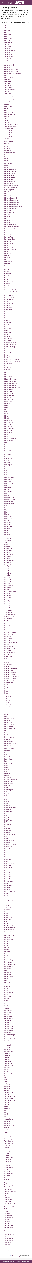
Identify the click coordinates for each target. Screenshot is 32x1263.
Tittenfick (7, 1151)
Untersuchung (8, 1173)
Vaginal (6, 1183)
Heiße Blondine (9, 646)
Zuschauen (7, 1242)
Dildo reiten (8, 312)
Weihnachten (8, 1217)
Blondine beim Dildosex (11, 202)
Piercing (7, 952)
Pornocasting (8, 960)
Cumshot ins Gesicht (10, 292)
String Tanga (8, 1113)
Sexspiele (7, 1061)
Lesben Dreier (8, 781)
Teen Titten (7, 1145)
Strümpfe (7, 1117)
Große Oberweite (9, 604)
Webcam (7, 1213)
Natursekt (7, 887)
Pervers (6, 949)
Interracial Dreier (9, 674)
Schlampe (7, 1012)
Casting (6, 271)
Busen (6, 266)
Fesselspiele (8, 465)
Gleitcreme (7, 595)
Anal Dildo (7, 79)
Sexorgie (7, 1053)
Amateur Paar (8, 54)
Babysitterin (8, 155)
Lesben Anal (8, 777)
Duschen (7, 369)
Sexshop (7, 1057)
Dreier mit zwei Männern (12, 361)
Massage (7, 805)
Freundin (7, 534)
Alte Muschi (8, 42)
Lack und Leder (9, 749)
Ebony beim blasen (10, 381)
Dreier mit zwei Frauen (11, 359)
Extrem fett (7, 451)
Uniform (6, 1169)
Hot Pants (7, 654)
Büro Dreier (8, 262)
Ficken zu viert (9, 504)
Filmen (6, 508)
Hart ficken (7, 636)
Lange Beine (8, 757)
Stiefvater (7, 1104)
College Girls (8, 281)
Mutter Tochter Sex (10, 867)
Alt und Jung (8, 38)
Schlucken (7, 1014)
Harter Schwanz (9, 638)
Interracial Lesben (10, 678)
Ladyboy (7, 755)
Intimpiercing (8, 687)
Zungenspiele (8, 1240)
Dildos (6, 318)
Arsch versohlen (9, 112)
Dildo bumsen (8, 303)
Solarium (7, 1086)
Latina (6, 765)
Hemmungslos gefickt (11, 648)
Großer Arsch (8, 608)
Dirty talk (7, 324)
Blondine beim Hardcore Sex (13, 208)
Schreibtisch (8, 1016)
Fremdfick (7, 530)
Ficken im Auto (9, 497)
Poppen (6, 958)
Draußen (7, 351)
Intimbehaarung (9, 683)
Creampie (7, 286)
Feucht (6, 489)
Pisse (6, 954)
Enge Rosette (8, 424)
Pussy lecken (8, 980)
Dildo (6, 301)
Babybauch (8, 148)
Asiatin (6, 122)
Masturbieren (8, 814)
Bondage (7, 216)
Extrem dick (8, 449)
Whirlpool (7, 1221)
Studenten (7, 1121)
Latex (6, 761)
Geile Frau (7, 577)
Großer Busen (8, 610)
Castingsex (7, 273)
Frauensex (7, 524)
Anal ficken (7, 83)
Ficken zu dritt (8, 502)
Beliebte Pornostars (10, 187)
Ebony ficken (8, 391)
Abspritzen (7, 28)
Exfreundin (7, 445)
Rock (6, 994)
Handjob (7, 624)
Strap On (7, 1109)
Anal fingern (8, 85)
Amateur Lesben (9, 50)
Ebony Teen (8, 397)
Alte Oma (7, 44)
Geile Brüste (8, 573)
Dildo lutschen (8, 310)
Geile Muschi (8, 585)
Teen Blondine (9, 1141)
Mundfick (7, 849)
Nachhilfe (7, 873)
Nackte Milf (7, 877)
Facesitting (7, 454)
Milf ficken (7, 824)
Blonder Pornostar (10, 196)
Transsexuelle (8, 1157)
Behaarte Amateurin (10, 169)
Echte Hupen (8, 399)
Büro (5, 259)
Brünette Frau (8, 237)
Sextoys (6, 1069)
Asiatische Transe (10, 135)
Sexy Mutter (8, 1076)
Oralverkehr (8, 917)
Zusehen (7, 1244)
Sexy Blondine (9, 1074)
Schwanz (7, 1022)
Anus (6, 108)
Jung (5, 698)
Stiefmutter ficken (9, 1096)
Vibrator (6, 1193)
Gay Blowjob (8, 548)
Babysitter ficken (9, 153)
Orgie (6, 921)
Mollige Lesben (9, 840)
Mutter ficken (8, 865)
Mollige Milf (8, 842)
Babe (6, 146)
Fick (5, 493)
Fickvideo (7, 506)
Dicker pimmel (8, 295)
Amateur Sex (8, 57)
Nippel (6, 893)
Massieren (7, 809)
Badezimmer (8, 157)
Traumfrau (7, 1161)
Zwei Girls (7, 1249)
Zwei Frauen (8, 1247)
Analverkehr (8, 102)
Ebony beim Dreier (10, 385)
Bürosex (7, 264)
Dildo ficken (8, 307)
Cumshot (7, 288)
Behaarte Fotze (9, 175)
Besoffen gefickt (9, 190)
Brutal (6, 251)
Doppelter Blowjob (10, 344)
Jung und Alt (8, 702)
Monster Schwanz (10, 844)
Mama (6, 799)
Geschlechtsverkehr (10, 591)
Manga (6, 801)
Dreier (6, 355)
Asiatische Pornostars (11, 137)
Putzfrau (7, 982)
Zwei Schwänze (9, 1251)
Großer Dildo (8, 612)
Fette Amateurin (9, 473)
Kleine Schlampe (9, 724)
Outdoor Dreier (9, 930)
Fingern (6, 510)
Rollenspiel (8, 996)
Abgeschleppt (8, 26)
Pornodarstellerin (9, 964)
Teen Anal (7, 1137)
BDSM (6, 165)
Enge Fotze (8, 420)
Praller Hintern (9, 976)
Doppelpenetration (10, 342)
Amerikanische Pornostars (12, 73)
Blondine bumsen (9, 210)
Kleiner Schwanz (9, 729)
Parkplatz (7, 937)
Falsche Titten (8, 458)
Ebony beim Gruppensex (12, 387)
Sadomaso (7, 1004)
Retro (6, 990)
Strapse (6, 1111)
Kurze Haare (8, 745)
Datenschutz (25, 1261)
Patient (6, 943)
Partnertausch (8, 939)
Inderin (6, 662)
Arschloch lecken (9, 114)
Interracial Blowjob (10, 672)
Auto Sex (7, 143)
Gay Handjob (8, 554)
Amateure (7, 63)
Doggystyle (7, 328)
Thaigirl (6, 1147)
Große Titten (8, 606)
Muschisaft (7, 859)
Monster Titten (8, 846)
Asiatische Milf (9, 133)
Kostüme (7, 739)
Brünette (7, 222)
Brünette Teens (9, 243)
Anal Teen (7, 94)
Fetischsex (7, 469)
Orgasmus (7, 919)
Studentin (7, 1123)
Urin (5, 1177)
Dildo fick (7, 305)
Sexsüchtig (7, 1067)
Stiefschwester (9, 1098)
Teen (5, 1135)
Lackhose (7, 751)
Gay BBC (7, 546)
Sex (5, 1037)
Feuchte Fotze (8, 491)
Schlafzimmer (8, 1010)
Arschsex (7, 116)
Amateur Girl (8, 48)
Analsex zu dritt (9, 100)
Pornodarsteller (9, 962)
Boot (5, 218)
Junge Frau (8, 705)
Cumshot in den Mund (11, 290)
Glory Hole (7, 598)
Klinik (6, 731)
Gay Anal (7, 544)
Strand (6, 1106)
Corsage (7, 283)
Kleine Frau (8, 722)
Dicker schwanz (9, 297)
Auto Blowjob (8, 141)
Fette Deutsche (9, 477)
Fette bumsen (8, 475)
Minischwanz (8, 830)
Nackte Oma (8, 879)
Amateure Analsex (10, 65)
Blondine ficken (9, 212)
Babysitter (7, 150)
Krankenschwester (10, 743)
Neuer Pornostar (9, 891)
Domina (6, 334)
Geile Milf (7, 583)
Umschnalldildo (9, 1167)
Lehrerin (7, 773)
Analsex (7, 98)
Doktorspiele (8, 332)
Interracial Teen (9, 681)
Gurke (6, 620)
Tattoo (6, 1133)
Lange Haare (8, 759)
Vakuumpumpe (9, 1185)
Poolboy (7, 956)
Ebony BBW (8, 377)
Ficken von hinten (10, 499)
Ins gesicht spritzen (10, 664)
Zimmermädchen (9, 1234)
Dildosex (7, 320)
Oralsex (6, 915)
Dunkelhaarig (8, 363)
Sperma (6, 1090)
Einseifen (7, 418)
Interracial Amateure (10, 668)
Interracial (7, 666)
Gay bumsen (8, 550)
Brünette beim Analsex (11, 226)
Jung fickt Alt (8, 700)
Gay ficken (7, 552)
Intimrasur (7, 689)
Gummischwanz (9, 618)
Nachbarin (7, 871)
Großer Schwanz (9, 614)
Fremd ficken (8, 526)
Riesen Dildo (8, 992)
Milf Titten (7, 826)
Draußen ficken (9, 353)
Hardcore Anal (8, 630)
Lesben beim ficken (10, 779)
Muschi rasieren (9, 853)
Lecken (6, 767)
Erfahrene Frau (9, 430)
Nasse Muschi (8, 885)
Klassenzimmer (9, 718)
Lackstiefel (7, 753)
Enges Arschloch (9, 428)
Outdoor (6, 923)
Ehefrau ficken (8, 408)
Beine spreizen (9, 183)
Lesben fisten (8, 783)
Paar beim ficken (9, 935)
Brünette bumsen (9, 233)
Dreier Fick (7, 357)
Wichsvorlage (8, 1225)
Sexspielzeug (8, 1063)
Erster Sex (7, 443)
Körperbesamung (9, 737)
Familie (6, 460)
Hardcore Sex (8, 634)
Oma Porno (8, 907)
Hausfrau (7, 640)
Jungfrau (7, 711)
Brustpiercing (8, 247)
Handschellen (8, 626)
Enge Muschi (8, 422)
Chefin (6, 279)
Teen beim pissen (9, 1139)
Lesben (6, 775)
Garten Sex (7, 540)
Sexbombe (7, 1047)
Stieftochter (7, 1102)
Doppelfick (7, 340)
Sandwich (7, 1006)
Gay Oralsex (8, 556)
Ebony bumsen (9, 389)
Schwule (7, 1024)
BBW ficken (8, 163)
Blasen (6, 194)
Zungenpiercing (9, 1238)
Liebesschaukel (9, 792)
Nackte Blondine (9, 875)
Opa (5, 911)
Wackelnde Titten (9, 1207)
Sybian (6, 1129)
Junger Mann (8, 707)
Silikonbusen (8, 1080)
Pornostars (7, 968)
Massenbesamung (10, 807)
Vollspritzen (8, 1199)
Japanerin (7, 696)
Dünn (6, 365)
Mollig (6, 838)
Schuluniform (8, 1018)
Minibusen (7, 828)
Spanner (7, 1088)
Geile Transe (8, 589)
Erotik (6, 434)
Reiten (6, 988)
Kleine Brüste (8, 720)
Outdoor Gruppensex (11, 932)
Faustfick (7, 462)
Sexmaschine (8, 1051)
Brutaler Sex (8, 253)
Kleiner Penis (8, 727)
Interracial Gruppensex (11, 676)
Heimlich (7, 644)
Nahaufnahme (8, 881)
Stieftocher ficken (9, 1100)
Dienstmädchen (9, 299)
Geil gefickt (7, 565)
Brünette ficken (9, 235)
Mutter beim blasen (10, 863)
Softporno (7, 1084)
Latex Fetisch (8, 763)
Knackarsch (8, 733)
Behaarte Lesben (9, 177)
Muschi (6, 851)
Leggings (7, 769)
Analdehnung (8, 96)
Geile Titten (8, 587)
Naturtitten (7, 889)
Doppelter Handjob (10, 347)
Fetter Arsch (8, 487)
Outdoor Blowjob (9, 927)
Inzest (6, 691)
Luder (6, 796)
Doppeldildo (8, 338)
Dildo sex (7, 314)
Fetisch (6, 467)
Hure (5, 659)
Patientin (7, 945)
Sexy (6, 1071)
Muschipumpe (8, 857)
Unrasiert (7, 1171)
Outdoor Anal (8, 925)
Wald (6, 1209)
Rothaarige (7, 998)
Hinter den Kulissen (10, 652)
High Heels (7, 650)
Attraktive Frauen (9, 139)
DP (5, 349)
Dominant (7, 336)
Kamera (6, 714)
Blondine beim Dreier (11, 204)
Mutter (6, 861)
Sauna (6, 1008)
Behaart (6, 167)
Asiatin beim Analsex (11, 124)
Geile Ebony (8, 575)
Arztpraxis (7, 120)
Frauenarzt (7, 522)
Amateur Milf (8, 52)
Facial (6, 456)
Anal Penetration (9, 89)
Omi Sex (7, 909)
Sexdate (7, 1049)
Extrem (6, 447)
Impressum (18, 1261)
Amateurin (7, 67)
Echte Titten (8, 401)
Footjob (6, 520)
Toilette (6, 1153)
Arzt (5, 118)
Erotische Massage (10, 438)
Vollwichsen (8, 1201)
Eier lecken (7, 414)
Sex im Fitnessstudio (11, 1039)
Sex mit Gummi (9, 1041)
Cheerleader (8, 275)
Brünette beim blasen (11, 229)
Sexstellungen (8, 1065)
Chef (5, 277)
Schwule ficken (9, 1026)
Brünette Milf (8, 241)
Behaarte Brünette (10, 173)
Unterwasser (8, 1175)
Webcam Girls (8, 1215)
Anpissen (7, 104)
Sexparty (7, 1055)
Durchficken (8, 367)
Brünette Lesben (9, 239)
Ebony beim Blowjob (10, 383)
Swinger (7, 1127)
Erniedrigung (8, 432)
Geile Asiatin (8, 567)
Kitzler (6, 716)
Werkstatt (7, 1219)
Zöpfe (6, 1236)
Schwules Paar (9, 1028)
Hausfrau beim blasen (11, 642)
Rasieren (7, 986)
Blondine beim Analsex (11, 198)
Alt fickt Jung (8, 34)
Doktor (6, 330)
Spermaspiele (8, 1092)
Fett (5, 471)
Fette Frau (7, 481)
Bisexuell (7, 192)
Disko (6, 326)
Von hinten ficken (9, 1203)
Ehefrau (6, 405)
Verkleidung (8, 1189)
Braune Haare (8, 220)
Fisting (6, 514)
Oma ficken (7, 903)
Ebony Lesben (9, 393)
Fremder (7, 528)
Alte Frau (7, 40)
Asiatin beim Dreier (10, 126)
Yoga (6, 1231)
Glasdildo (7, 593)
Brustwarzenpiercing (10, 249)
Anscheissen (8, 106)
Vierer (6, 1195)
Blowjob (7, 214)
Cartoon (6, 269)
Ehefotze (7, 403)
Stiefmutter (7, 1094)
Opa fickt (7, 913)
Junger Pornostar (9, 709)
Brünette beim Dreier (10, 231)
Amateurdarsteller (10, 61)
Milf (5, 822)
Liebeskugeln (8, 790)
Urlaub (6, 1179)
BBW (6, 159)
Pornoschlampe (9, 966)
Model (6, 836)
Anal (5, 75)
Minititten (7, 832)
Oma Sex (7, 905)
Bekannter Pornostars (11, 185)
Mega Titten (8, 820)
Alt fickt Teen (8, 36)
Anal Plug (7, 91)
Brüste (6, 245)
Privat (6, 978)
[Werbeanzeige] (15, 1256)
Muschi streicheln (9, 855)
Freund (6, 532)
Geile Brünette (8, 571)
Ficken (6, 495)
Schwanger (8, 1020)
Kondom (7, 735)
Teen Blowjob (8, 1143)
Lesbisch (7, 785)
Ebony (6, 373)
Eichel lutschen (9, 412)
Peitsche (7, 947)
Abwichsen (7, 30)
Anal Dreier (8, 81)
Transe (6, 1155)
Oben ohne (7, 899)
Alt (5, 32)
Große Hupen (8, 602)
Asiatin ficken (8, 129)
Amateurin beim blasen (11, 69)
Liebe (6, 788)
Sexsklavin (7, 1059)
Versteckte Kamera (10, 1191)
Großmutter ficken (10, 616)
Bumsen (7, 257)
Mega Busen (8, 818)
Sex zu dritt (7, 1045)
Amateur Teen (8, 59)
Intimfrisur (7, 685)
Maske (6, 803)
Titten (6, 1149)
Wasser (6, 1211)
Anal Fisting (8, 87)
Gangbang (7, 538)
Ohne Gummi (8, 901)
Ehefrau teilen (8, 410)
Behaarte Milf (8, 179)
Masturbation (8, 812)
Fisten (6, 512)
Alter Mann (7, 46)
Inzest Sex (7, 693)
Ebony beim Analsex (10, 379)
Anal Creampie (9, 77)
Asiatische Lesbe (9, 131)
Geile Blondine (9, 569)
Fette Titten (7, 485)
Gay (5, 542)
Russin (6, 1000)
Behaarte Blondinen (10, 171)
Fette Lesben (8, 483)
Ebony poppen (9, 395)
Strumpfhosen (8, 1119)
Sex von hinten (9, 1043)
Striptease (7, 1115)
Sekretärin (7, 1032)
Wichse (6, 1223)
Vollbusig (7, 1197)
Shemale (7, 1078)
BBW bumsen (8, 161)
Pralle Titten (8, 974)
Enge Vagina (8, 426)
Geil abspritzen (9, 560)
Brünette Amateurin (10, 224)
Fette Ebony (8, 479)
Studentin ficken (9, 1125)
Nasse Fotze (8, 883)
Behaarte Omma (9, 181)
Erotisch (7, 436)
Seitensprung (8, 1030)
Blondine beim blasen (11, 200)
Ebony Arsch (8, 375)
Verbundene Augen (10, 1187)
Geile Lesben (8, 581)
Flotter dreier (8, 516)
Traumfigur (7, 1159)
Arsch (6, 110)
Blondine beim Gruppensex (13, 206)
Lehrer (6, 771)
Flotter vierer (8, 518)
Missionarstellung (9, 834)
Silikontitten (8, 1082)
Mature (6, 816)
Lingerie (7, 794)
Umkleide (7, 1165)
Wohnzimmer (8, 1227)
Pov (5, 970)
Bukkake (7, 255)
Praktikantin (8, 972)
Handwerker (8, 628)
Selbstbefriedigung (10, 1035)
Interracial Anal (9, 670)
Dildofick (7, 316)
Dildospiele (8, 322)
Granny (6, 600)
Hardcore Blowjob (10, 632)
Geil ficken (7, 563)
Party (6, 941)
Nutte (6, 895)
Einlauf (6, 416)
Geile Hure (7, 579)
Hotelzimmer (8, 656)
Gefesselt (7, 558)
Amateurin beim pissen (11, 71)
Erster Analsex (9, 440)
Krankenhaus (8, 741)
